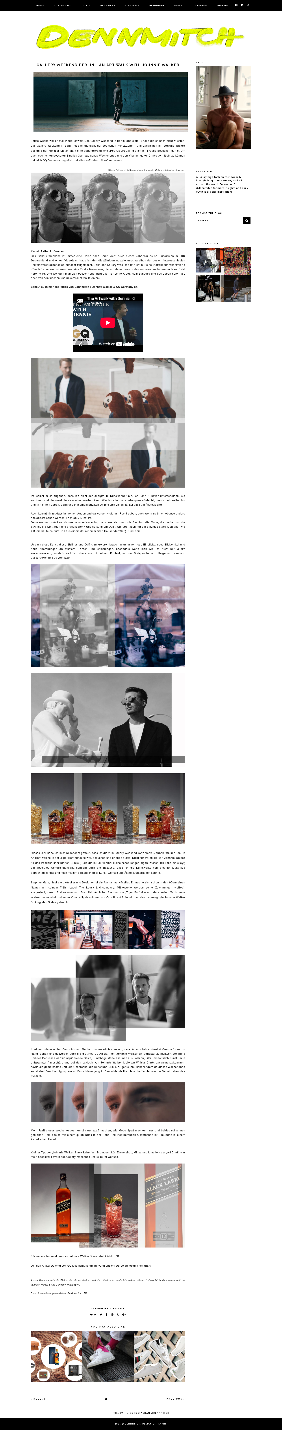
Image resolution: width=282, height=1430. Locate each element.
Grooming (156, 5)
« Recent (38, 1399)
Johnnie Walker (174, 146)
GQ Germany (51, 160)
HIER (116, 1256)
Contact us (62, 5)
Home (40, 5)
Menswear (108, 5)
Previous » (176, 1399)
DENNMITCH (133, 1424)
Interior (200, 5)
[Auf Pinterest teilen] (112, 1315)
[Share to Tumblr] (118, 1315)
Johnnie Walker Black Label (71, 1152)
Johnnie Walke (164, 853)
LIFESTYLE (117, 1308)
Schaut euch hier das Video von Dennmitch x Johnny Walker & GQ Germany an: (85, 287)
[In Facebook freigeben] (107, 1315)
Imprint (223, 5)
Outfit (85, 5)
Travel (179, 5)
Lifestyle (132, 5)
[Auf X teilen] (101, 1315)
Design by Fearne (154, 1424)
